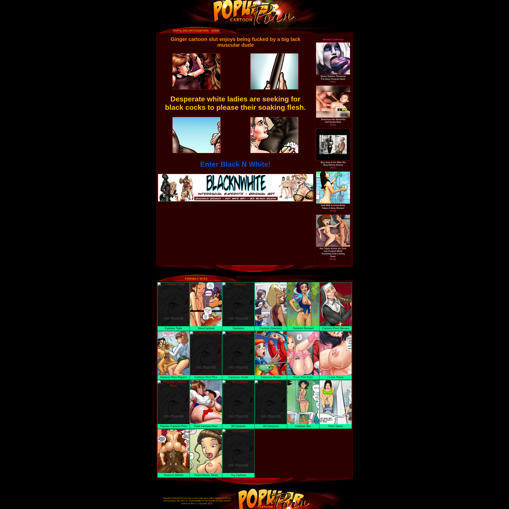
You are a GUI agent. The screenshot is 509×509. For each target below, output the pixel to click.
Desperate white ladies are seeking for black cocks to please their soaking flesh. (235, 103)
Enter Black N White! (235, 164)
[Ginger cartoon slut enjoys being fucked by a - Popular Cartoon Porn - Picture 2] (274, 71)
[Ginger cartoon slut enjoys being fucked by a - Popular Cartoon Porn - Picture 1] (196, 71)
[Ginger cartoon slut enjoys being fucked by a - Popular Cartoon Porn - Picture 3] (196, 135)
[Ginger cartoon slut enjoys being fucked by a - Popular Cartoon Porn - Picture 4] (274, 135)
